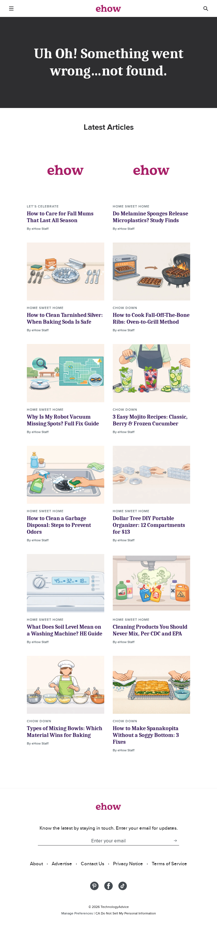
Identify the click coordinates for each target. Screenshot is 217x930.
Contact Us (92, 863)
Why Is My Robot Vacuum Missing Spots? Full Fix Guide (63, 420)
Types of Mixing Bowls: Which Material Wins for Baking (64, 731)
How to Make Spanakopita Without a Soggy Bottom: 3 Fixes (146, 735)
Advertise (62, 863)
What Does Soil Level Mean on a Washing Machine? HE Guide (64, 630)
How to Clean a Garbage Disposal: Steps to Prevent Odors (59, 525)
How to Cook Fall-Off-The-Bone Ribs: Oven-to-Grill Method (151, 318)
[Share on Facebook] (108, 886)
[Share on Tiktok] (122, 886)
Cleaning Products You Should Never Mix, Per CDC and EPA (150, 630)
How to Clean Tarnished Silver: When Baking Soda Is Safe (65, 318)
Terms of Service (169, 863)
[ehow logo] (108, 8)
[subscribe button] (175, 841)
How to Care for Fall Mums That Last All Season (60, 217)
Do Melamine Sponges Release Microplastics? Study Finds (150, 217)
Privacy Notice (128, 863)
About (36, 863)
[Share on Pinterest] (94, 886)
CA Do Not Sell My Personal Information (126, 913)
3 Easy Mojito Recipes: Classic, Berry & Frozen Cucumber (150, 420)
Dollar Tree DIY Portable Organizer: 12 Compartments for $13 (149, 525)
